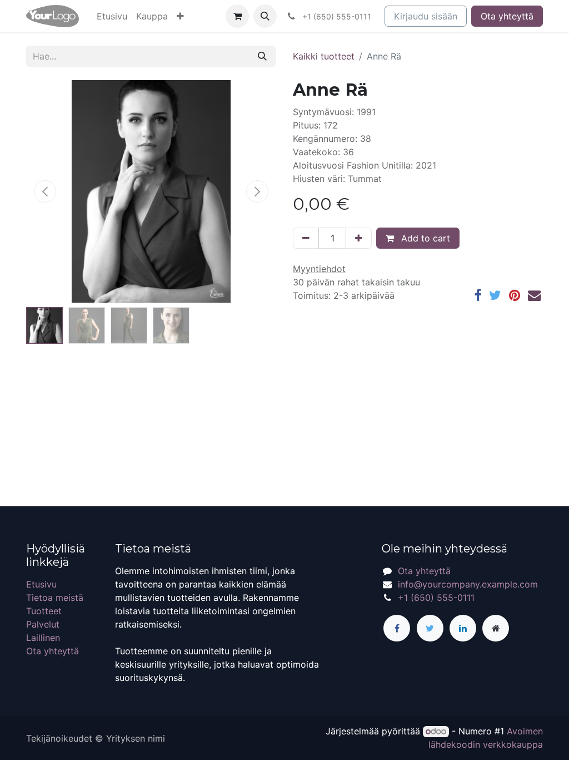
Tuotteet (44, 610)
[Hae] (262, 56)
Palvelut (42, 624)
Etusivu (41, 584)
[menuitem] (112, 16)
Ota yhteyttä (507, 16)
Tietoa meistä (54, 597)
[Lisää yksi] (359, 238)
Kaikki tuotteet (324, 56)
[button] (180, 16)
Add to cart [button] (424, 238)
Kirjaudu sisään (425, 16)
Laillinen (43, 637)
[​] (396, 628)
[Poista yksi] (306, 238)
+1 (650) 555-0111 (436, 597)
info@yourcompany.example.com (468, 584)
